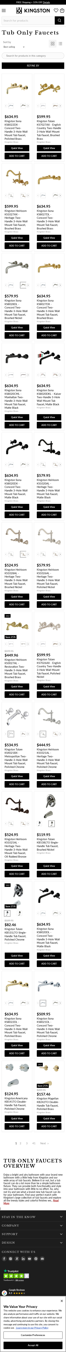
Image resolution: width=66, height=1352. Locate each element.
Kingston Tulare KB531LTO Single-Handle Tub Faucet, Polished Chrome (16, 934)
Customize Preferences (33, 1335)
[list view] (60, 44)
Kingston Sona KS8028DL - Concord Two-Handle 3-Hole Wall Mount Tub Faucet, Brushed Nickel (16, 309)
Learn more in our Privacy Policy (31, 1327)
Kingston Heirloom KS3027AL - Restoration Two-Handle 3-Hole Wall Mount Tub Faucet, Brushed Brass (16, 668)
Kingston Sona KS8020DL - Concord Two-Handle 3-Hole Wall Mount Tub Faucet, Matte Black (48, 937)
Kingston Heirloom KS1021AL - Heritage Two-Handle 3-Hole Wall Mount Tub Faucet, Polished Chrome (48, 758)
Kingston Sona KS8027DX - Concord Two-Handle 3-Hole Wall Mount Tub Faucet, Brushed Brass (48, 309)
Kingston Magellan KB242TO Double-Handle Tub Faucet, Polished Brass (48, 1103)
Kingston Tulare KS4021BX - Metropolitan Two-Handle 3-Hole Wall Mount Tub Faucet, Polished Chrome (16, 758)
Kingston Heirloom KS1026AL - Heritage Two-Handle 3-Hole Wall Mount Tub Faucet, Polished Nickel (48, 578)
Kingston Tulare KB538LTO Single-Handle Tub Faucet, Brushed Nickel (48, 844)
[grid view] (52, 44)
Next (43, 1143)
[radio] (11, 106)
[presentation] (28, 105)
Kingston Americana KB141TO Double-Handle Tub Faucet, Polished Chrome (16, 1103)
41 (34, 1143)
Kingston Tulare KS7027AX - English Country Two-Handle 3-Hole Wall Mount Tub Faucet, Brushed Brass (49, 129)
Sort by (7, 42)
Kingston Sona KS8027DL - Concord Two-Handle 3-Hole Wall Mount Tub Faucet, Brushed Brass (48, 219)
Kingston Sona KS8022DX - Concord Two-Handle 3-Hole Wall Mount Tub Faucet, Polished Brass (16, 129)
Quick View (17, 148)
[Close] (62, 1301)
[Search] (59, 20)
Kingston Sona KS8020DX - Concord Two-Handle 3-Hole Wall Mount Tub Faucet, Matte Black (16, 488)
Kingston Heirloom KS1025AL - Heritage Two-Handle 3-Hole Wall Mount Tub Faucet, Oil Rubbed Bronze (16, 847)
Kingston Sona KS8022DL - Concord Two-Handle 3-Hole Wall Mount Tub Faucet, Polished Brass (16, 1027)
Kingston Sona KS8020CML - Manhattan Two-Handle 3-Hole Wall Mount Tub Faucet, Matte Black (16, 399)
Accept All (33, 1345)
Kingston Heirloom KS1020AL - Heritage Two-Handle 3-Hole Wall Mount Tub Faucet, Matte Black (48, 488)
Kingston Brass (11, 142)
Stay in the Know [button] (19, 1217)
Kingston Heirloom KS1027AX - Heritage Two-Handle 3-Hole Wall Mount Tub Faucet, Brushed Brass (16, 219)
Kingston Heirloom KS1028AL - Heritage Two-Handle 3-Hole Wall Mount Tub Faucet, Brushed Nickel (16, 578)
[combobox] (28, 20)
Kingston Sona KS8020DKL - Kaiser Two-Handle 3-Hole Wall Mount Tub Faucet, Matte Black (49, 397)
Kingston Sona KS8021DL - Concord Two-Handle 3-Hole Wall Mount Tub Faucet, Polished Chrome (48, 1027)
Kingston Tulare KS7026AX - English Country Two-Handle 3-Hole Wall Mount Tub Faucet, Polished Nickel (49, 668)
